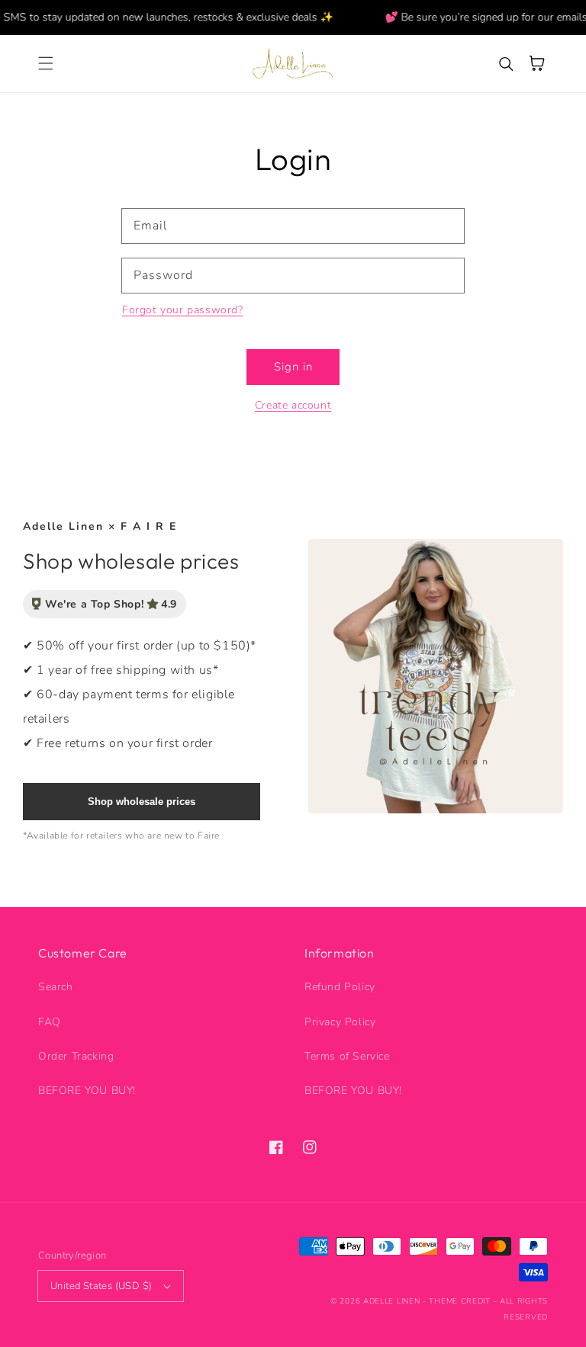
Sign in (293, 366)
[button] (46, 63)
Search (55, 987)
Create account (293, 405)
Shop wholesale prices (141, 801)
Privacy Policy (339, 1022)
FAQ (49, 1022)
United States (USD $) (101, 1286)
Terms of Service (347, 1056)
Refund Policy (339, 987)
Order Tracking (76, 1056)
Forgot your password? (182, 310)
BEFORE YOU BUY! (87, 1090)
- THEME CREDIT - (461, 1301)
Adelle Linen (391, 1301)
